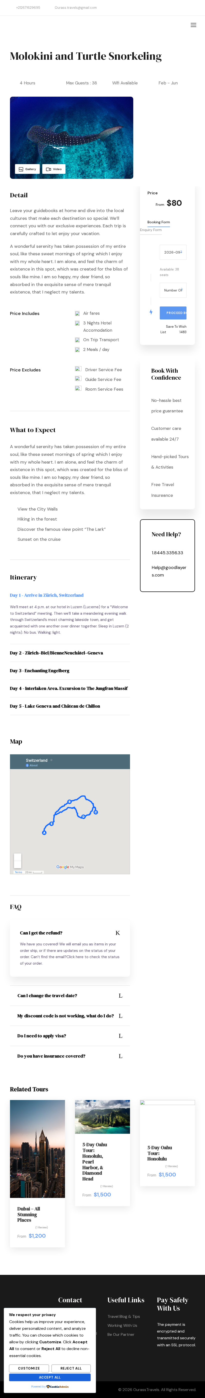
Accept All (50, 1377)
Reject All (71, 1368)
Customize (29, 1368)
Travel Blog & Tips (124, 1316)
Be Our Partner (121, 1334)
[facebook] (193, 7)
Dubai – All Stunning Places (29, 1214)
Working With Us (122, 1325)
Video (57, 169)
